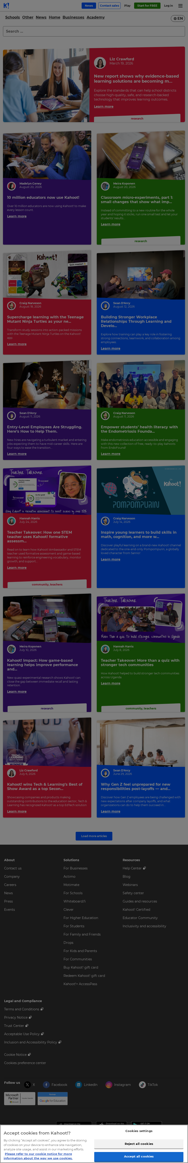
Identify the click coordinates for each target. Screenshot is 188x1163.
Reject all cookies (139, 1144)
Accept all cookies (139, 1156)
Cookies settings (138, 1131)
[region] (94, 1144)
